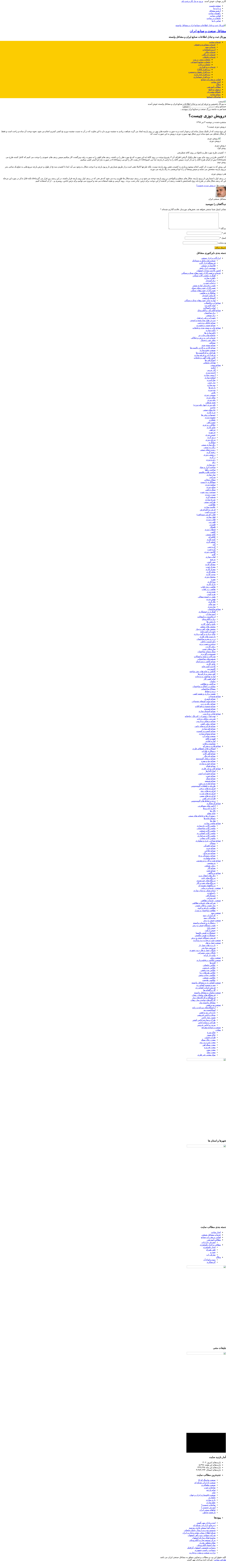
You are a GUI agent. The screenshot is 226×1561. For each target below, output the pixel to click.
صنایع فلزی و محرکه (212, 746)
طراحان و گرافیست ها (206, 353)
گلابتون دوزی (210, 552)
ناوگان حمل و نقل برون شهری (202, 950)
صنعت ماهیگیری (208, 1485)
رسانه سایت (215, 94)
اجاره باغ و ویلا (209, 808)
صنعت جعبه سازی (208, 350)
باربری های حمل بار (207, 945)
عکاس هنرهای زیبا (208, 973)
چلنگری (212, 420)
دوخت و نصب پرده (207, 644)
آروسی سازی (210, 375)
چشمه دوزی (210, 417)
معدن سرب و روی (207, 1042)
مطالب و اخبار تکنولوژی (210, 1245)
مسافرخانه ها (210, 818)
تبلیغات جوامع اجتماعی (200, 62)
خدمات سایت (215, 42)
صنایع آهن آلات (209, 753)
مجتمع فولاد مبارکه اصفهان (204, 1538)
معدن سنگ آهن (209, 1045)
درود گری (211, 437)
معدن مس (211, 1050)
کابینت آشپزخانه (209, 666)
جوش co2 (211, 928)
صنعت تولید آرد (209, 736)
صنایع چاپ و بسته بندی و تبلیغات (207, 328)
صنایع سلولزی (209, 858)
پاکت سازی (211, 330)
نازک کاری (211, 584)
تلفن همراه (211, 1250)
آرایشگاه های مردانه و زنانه (204, 1007)
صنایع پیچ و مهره (208, 761)
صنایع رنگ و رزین (208, 704)
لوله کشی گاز (210, 679)
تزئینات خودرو (210, 283)
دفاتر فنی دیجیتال (208, 340)
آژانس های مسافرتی (207, 806)
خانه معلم (211, 813)
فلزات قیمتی (210, 1037)
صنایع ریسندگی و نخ (207, 856)
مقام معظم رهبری (207, 1543)
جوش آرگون (210, 930)
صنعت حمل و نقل (213, 943)
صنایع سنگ (211, 778)
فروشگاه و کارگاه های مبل (204, 997)
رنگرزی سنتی (210, 447)
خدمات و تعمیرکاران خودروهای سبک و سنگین (201, 273)
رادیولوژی (211, 893)
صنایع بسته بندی (209, 345)
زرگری (213, 457)
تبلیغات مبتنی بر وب (201, 59)
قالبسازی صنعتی (208, 265)
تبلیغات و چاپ (204, 64)
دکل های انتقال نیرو (207, 875)
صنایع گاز (211, 868)
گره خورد (211, 549)
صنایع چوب (211, 776)
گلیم (214, 554)
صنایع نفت (211, 870)
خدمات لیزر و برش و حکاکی (203, 338)
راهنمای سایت (214, 13)
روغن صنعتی (210, 865)
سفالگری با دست (208, 482)
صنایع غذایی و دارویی (212, 714)
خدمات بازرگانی (209, 54)
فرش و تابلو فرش (208, 509)
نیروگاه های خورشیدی (206, 880)
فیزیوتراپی (211, 898)
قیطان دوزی (210, 529)
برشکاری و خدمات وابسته (204, 923)
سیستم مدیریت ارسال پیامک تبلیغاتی (200, 1530)
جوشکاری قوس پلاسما (206, 933)
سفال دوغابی (210, 480)
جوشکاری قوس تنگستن (205, 935)
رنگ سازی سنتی (208, 445)
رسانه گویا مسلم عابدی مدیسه (202, 1528)
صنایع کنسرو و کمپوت (206, 731)
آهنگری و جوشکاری (207, 612)
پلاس (213, 392)
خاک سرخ (211, 1032)
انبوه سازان (211, 614)
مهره (213, 579)
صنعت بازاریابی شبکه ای (205, 1482)
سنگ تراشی (210, 490)
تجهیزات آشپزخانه (208, 631)
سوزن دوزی (210, 495)
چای (214, 1492)
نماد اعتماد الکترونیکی (206, 1545)
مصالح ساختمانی (208, 689)
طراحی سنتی (210, 502)
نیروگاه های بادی (208, 878)
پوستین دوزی (210, 395)
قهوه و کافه (210, 739)
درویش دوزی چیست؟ (205, 185)
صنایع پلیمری (210, 699)
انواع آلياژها (211, 771)
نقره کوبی (211, 594)
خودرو (213, 1252)
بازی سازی (211, 1500)
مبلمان (213, 681)
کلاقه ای (212, 537)
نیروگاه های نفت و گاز (206, 883)
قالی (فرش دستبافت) (206, 514)
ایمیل (223, 238)
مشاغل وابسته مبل (207, 1002)
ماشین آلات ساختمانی (206, 828)
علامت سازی (210, 507)
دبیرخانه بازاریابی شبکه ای (204, 1525)
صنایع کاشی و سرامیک (206, 661)
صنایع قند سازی (209, 729)
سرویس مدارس (209, 948)
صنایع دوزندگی (209, 853)
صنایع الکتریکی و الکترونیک (209, 310)
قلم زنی (212, 522)
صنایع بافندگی (210, 846)
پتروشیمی (211, 863)
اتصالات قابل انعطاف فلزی (204, 748)
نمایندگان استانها (214, 97)
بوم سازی (211, 385)
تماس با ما (216, 21)
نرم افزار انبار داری (202, 74)
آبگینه (213, 368)
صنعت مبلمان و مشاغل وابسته (207, 992)
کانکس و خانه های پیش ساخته (203, 671)
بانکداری (212, 1497)
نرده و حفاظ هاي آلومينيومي (203, 801)
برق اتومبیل (211, 280)
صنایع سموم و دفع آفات (205, 706)
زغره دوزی (211, 460)
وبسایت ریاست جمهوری (205, 1550)
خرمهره (212, 432)
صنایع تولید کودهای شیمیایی (204, 701)
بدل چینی (212, 382)
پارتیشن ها (211, 621)
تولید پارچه (211, 1490)
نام (224, 233)
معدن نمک (211, 1052)
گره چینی (211, 547)
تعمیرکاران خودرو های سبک (204, 288)
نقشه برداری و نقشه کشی (204, 694)
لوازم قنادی (210, 741)
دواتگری (212, 442)
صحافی (212, 343)
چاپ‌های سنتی (209, 410)
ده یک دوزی (210, 440)
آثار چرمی (211, 370)
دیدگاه (222, 228)
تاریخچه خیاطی (209, 1512)
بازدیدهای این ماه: (213, 1467)
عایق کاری (211, 664)
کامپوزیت (211, 669)
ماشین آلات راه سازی (206, 826)
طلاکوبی (212, 504)
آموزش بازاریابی (208, 1242)
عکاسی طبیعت (209, 980)
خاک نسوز (211, 1035)
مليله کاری (211, 572)
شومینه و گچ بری (208, 654)
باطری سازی (210, 278)
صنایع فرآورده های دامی (205, 726)
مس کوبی (211, 562)
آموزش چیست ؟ (208, 1507)
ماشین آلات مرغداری (206, 836)
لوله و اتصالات (209, 308)
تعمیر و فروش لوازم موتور (204, 285)
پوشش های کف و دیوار (206, 629)
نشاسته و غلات (209, 743)
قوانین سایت (215, 16)
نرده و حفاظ (210, 691)
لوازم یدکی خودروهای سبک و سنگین (200, 300)
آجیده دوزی (211, 373)
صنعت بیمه (216, 913)
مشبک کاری (210, 564)
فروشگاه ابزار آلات (207, 263)
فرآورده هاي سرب (207, 793)
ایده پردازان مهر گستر (206, 1523)
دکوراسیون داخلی (208, 641)
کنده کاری (211, 539)
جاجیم (213, 407)
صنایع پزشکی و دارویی (206, 721)
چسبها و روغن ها (208, 415)
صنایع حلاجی (210, 851)
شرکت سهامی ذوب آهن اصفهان (202, 1535)
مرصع (213, 559)
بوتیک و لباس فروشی (206, 1015)
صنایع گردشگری (214, 803)
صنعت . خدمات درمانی (211, 888)
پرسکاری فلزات (209, 751)
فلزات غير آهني (209, 798)
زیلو (214, 462)
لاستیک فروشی (209, 298)
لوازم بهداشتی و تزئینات (205, 676)
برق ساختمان (210, 313)
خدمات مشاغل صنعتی (211, 1235)
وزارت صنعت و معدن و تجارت (202, 1553)
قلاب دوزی (211, 519)
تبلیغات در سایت (214, 18)
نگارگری (212, 602)
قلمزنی (212, 524)
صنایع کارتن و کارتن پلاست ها (203, 348)
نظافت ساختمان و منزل (205, 910)
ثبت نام (185, 1)
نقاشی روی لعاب (208, 587)
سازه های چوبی (209, 649)
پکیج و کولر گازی (208, 624)
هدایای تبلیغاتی (209, 363)
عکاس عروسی (209, 968)
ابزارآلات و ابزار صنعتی (211, 258)
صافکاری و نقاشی (208, 293)
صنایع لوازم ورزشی (207, 783)
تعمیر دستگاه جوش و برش (204, 925)
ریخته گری (211, 452)
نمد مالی (212, 604)
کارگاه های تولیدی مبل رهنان (203, 1000)
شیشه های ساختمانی (206, 659)
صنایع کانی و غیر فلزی (211, 768)
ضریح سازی (210, 499)
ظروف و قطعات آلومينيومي (203, 786)
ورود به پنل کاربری (195, 1)
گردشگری (211, 1262)
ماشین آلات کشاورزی (206, 833)
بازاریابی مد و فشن (207, 1012)
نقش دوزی (211, 599)
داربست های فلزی (208, 636)
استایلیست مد (210, 1010)
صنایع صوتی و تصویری (206, 325)
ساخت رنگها (210, 470)
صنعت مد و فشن (213, 1005)
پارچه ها (212, 387)
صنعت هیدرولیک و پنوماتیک (204, 260)
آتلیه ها (213, 963)
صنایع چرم (211, 848)
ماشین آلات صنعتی (207, 831)
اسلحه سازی (210, 377)
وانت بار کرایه (210, 955)
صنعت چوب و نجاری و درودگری (207, 940)
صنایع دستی (215, 365)
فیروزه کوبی (210, 512)
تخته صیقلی (210, 402)
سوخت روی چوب (208, 492)
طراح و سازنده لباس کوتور (204, 1020)
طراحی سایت (220, 1560)
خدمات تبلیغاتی (209, 57)
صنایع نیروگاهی (214, 873)
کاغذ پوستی (211, 534)
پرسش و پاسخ (214, 89)
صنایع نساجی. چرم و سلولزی (208, 841)
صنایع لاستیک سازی (207, 711)
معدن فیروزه (210, 1047)
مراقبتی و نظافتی (208, 684)
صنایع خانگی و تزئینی (206, 323)
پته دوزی (212, 390)
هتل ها (213, 821)
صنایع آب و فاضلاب (212, 303)
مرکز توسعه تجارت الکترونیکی (202, 1540)
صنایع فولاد (211, 766)
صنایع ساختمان (214, 609)
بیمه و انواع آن (209, 1260)
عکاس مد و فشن (208, 970)
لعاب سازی (211, 557)
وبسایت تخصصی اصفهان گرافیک (201, 1548)
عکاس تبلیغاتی (209, 965)
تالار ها (213, 811)
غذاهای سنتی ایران (207, 1510)
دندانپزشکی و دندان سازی (204, 890)
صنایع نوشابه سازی (207, 734)
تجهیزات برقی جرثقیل (206, 318)
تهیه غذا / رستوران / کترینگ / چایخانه (200, 716)
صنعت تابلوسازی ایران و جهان (203, 1495)
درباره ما (217, 8)
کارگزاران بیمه (209, 915)
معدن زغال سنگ (208, 1040)
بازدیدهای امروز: (213, 1462)
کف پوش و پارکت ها (207, 674)
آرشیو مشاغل (215, 11)
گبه (214, 544)
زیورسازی (211, 465)
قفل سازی (211, 517)
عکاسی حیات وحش (207, 975)
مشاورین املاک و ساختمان (204, 686)
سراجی (212, 477)
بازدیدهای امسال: (213, 1470)
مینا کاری (211, 582)
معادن (218, 1030)
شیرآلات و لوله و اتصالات (205, 656)
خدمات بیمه (210, 47)
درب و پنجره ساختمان (206, 639)
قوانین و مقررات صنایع (211, 79)
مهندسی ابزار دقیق (207, 268)
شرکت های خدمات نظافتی (204, 903)
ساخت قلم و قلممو (207, 472)
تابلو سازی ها (210, 333)
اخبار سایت (216, 82)
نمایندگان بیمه (210, 918)
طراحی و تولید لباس (207, 1022)
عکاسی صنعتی (209, 978)
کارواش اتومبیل (209, 295)
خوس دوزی (210, 435)
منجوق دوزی (210, 577)
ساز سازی (211, 475)
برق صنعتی (211, 315)
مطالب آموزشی (214, 87)
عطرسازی (211, 1502)
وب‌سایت (222, 243)
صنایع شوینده (210, 709)
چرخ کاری (211, 412)
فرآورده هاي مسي (208, 796)
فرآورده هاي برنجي (207, 788)
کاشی (213, 532)
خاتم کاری (211, 427)
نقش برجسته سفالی (207, 597)
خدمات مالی (210, 52)
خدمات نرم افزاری (207, 67)
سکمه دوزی (210, 485)
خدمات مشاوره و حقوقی (205, 45)
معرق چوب (211, 567)
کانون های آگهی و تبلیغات (205, 358)
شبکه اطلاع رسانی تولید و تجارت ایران (199, 1533)
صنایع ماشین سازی (212, 823)
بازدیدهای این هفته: (212, 1465)
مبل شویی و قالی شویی (205, 905)
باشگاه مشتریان (214, 92)
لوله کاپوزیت (210, 305)
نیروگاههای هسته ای (207, 885)
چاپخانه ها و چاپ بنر (207, 335)
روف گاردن (210, 646)
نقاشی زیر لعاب (209, 589)
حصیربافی (211, 422)
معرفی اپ (211, 1255)
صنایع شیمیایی (214, 696)
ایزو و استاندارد (209, 49)
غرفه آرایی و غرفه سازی (205, 355)
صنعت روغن (215, 958)
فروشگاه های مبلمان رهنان (204, 995)
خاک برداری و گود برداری (205, 634)
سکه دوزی (211, 487)
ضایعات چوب (210, 1487)
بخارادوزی (211, 380)
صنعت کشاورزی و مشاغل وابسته (206, 983)
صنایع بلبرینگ (210, 756)
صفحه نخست (215, 6)
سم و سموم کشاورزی (206, 985)
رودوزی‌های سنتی (208, 450)
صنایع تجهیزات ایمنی (207, 773)
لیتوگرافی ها (210, 360)
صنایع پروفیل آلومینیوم (206, 758)
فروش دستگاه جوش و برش (203, 938)
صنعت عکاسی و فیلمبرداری (208, 960)
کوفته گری (211, 542)
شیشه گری (211, 497)
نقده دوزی (211, 592)
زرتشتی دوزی (210, 455)
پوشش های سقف (208, 626)
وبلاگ (218, 84)
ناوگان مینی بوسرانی (207, 953)
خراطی (212, 430)
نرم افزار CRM (203, 69)
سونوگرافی (211, 895)
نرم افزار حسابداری (201, 77)
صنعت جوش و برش (212, 920)
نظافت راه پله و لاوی (206, 908)
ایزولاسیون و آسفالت (206, 617)
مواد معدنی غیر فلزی (206, 1055)
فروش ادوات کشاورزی (205, 988)
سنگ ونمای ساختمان (206, 651)
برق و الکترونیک (209, 619)
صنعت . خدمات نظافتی (211, 900)
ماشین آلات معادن (208, 838)
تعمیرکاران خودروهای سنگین (203, 290)
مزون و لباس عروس (206, 1025)
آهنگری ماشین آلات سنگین (204, 275)
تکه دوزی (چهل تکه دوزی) (204, 405)
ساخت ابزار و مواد (208, 467)
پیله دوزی (211, 400)
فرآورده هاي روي (208, 791)
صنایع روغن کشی (208, 724)
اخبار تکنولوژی (209, 1247)
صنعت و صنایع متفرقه (211, 1027)
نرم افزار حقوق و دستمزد (199, 72)
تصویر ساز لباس (208, 1017)
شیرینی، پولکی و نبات (206, 719)
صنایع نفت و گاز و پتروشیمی (208, 861)
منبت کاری (211, 574)
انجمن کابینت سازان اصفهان (208, 270)
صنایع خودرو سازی (207, 763)
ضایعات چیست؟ (208, 1505)
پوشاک (213, 843)
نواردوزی (212, 607)
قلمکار (213, 527)
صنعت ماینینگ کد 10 (207, 1480)
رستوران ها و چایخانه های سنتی (202, 816)
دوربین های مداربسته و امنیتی (203, 320)
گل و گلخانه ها (209, 990)
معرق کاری (211, 569)
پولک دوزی (211, 397)
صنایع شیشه (210, 781)
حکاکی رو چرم (209, 425)
